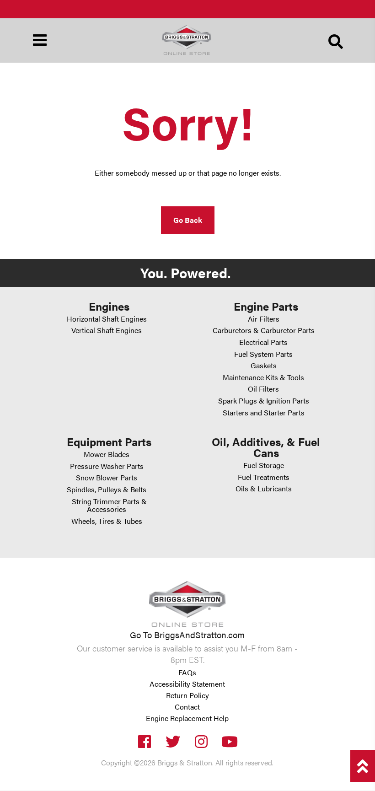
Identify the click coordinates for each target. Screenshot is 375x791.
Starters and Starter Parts (264, 412)
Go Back (187, 220)
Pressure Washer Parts (107, 466)
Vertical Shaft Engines (106, 330)
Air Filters (263, 318)
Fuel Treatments (263, 477)
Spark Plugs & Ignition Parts (263, 400)
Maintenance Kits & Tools (263, 377)
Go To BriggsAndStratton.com (187, 634)
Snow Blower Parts (106, 477)
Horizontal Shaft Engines (107, 318)
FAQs (188, 673)
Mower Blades (106, 454)
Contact (187, 707)
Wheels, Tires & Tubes (106, 521)
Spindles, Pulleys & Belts (106, 489)
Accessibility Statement (187, 684)
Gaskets (264, 365)
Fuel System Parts (263, 354)
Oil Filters (263, 388)
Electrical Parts (263, 342)
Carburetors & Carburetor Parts (264, 330)
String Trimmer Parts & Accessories (109, 505)
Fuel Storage (263, 465)
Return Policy (187, 696)
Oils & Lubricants (264, 488)
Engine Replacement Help (187, 718)
